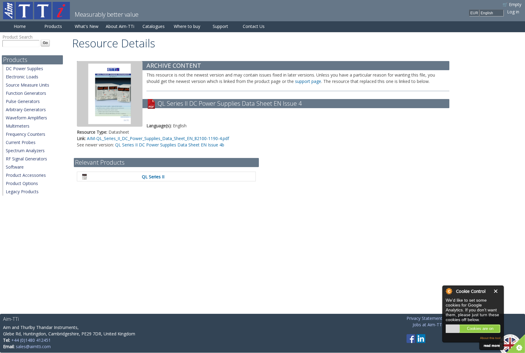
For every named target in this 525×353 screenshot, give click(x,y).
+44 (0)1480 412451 (31, 340)
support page (308, 81)
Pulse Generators (23, 101)
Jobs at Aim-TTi (428, 324)
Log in (513, 12)
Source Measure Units (27, 85)
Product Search (17, 37)
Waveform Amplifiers (26, 118)
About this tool (490, 338)
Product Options (22, 183)
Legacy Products (22, 191)
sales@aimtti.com (33, 346)
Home (20, 26)
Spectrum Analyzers (25, 150)
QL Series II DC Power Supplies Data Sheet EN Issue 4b (169, 145)
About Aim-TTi (120, 26)
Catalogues (153, 26)
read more (492, 345)
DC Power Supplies (24, 68)
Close (497, 291)
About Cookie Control (449, 291)
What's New (86, 26)
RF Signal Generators (26, 159)
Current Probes (21, 142)
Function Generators (26, 93)
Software (15, 167)
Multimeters (17, 126)
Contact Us (254, 26)
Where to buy (187, 26)
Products (53, 26)
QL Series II (153, 177)
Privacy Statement (424, 318)
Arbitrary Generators (26, 109)
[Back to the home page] (36, 16)
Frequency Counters (25, 134)
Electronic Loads (22, 77)
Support (220, 26)
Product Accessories (26, 175)
